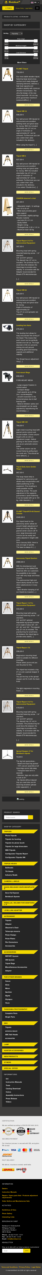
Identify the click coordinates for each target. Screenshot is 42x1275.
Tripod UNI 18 (21, 111)
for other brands (13, 977)
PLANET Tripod (22, 69)
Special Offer (11, 1068)
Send (26, 1250)
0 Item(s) (8, 8)
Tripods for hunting (13, 839)
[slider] (6, 40)
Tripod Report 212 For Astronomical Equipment (25, 241)
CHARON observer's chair (26, 198)
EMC (6, 1023)
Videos (8, 1102)
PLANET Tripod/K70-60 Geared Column (28, 512)
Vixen (7, 1003)
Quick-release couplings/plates (19, 888)
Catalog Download (13, 1088)
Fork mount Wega (23, 372)
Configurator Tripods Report (16, 853)
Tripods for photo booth (15, 843)
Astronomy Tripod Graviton (26, 558)
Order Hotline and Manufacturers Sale (16, 1201)
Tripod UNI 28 (21, 290)
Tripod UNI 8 (21, 156)
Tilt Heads (9, 871)
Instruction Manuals (13, 1082)
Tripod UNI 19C (22, 422)
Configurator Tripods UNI (15, 857)
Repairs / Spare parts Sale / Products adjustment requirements (20, 1196)
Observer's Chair (12, 927)
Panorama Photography (15, 1009)
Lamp (6, 1044)
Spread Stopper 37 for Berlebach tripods (24, 752)
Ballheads (9, 867)
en (35, 2)
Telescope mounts (12, 931)
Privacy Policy (20, 8)
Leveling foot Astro (23, 325)
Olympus (8, 999)
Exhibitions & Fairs (9, 1210)
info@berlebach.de (14, 1239)
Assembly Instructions (14, 1095)
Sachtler (8, 992)
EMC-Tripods (10, 850)
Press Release (11, 1098)
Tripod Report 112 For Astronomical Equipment (25, 604)
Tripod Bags (10, 963)
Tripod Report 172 (23, 647)
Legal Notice (28, 8)
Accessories (10, 946)
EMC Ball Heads (11, 1034)
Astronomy (9, 916)
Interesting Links (8, 1217)
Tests (7, 1085)
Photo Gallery (7, 1213)
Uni (7, 1079)
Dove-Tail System (12, 893)
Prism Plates (10, 938)
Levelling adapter (13, 910)
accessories (10, 1038)
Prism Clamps (10, 935)
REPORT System (11, 956)
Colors (8, 1092)
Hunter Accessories (14, 1050)
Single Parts (10, 1017)
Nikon (7, 988)
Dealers (5, 1188)
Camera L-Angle (11, 881)
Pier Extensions (11, 942)
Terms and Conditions (9, 1267)
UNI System (9, 960)
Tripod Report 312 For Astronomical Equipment (25, 703)
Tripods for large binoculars (16, 846)
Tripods (8, 831)
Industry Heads (11, 875)
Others (7, 1062)
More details (29, 105)
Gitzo (7, 985)
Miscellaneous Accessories (16, 967)
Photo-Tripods (11, 835)
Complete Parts (11, 1013)
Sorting (5, 33)
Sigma (7, 995)
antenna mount (11, 1031)
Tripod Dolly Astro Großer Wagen (26, 468)
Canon (8, 981)
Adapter (8, 924)
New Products (11, 1056)
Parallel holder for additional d (19, 903)
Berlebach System (12, 896)
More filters (21, 62)
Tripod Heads (10, 863)
